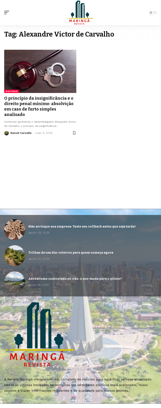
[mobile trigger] (7, 12)
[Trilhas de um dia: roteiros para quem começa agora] (14, 255)
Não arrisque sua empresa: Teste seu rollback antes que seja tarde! (82, 226)
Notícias (12, 91)
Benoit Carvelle (20, 133)
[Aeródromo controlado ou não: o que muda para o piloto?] (14, 281)
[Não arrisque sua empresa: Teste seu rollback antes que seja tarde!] (14, 229)
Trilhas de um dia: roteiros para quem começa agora (70, 252)
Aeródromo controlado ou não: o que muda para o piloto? (75, 279)
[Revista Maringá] (80, 12)
